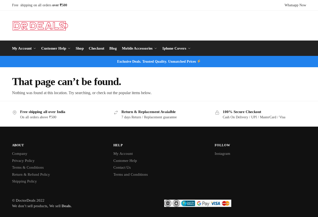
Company (19, 154)
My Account (123, 154)
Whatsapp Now (295, 5)
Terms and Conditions (130, 174)
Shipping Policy (24, 181)
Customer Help (125, 161)
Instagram (222, 154)
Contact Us (122, 167)
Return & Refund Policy (31, 174)
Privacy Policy (23, 161)
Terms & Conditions (28, 167)
